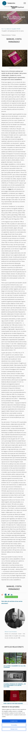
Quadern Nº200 (16, 29)
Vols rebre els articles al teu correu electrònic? (11, 602)
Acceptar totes (14, 721)
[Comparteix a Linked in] (11, 594)
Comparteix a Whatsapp (12, 596)
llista (10, 189)
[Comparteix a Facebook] (5, 594)
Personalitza (14, 725)
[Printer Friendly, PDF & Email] (2, 595)
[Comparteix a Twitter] (8, 594)
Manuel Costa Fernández (11, 631)
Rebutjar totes (14, 729)
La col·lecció (8, 29)
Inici (2, 29)
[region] (14, 718)
